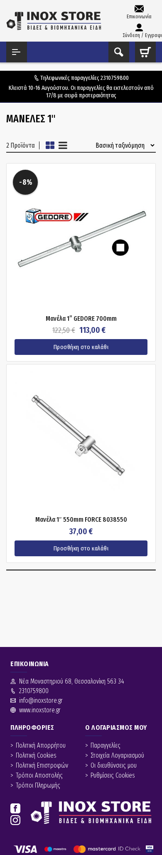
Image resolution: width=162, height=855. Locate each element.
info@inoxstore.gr (41, 700)
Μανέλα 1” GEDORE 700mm (81, 318)
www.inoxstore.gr (40, 710)
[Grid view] (50, 145)
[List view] (62, 145)
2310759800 (115, 78)
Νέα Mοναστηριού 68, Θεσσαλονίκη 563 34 (71, 681)
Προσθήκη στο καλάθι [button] (81, 347)
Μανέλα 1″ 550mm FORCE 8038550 (81, 519)
